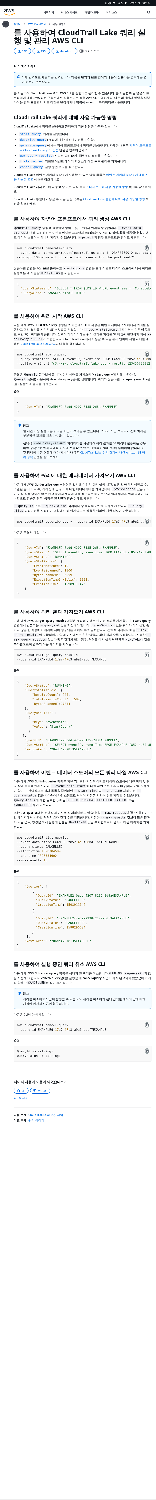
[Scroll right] (119, 12)
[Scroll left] (40, 12)
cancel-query (31, 167)
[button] (25, 66)
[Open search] (148, 12)
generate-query (33, 145)
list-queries (31, 161)
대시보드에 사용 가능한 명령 (108, 187)
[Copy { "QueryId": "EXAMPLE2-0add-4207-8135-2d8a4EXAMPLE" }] (147, 402)
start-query (30, 134)
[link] (59, 24)
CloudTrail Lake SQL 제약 (38, 344)
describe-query (33, 140)
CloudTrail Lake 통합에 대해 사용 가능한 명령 (114, 199)
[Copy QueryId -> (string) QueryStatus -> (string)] (147, 1051)
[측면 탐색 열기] (5, 24)
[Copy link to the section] (10, 117)
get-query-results (36, 155)
